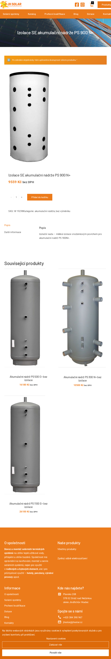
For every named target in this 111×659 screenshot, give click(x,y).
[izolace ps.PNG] (55, 117)
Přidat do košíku (39, 197)
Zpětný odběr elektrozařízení (72, 558)
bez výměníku (63, 211)
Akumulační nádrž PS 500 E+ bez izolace (28, 378)
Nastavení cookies (56, 638)
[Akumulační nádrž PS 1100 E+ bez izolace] (24, 397)
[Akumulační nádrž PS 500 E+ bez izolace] (24, 270)
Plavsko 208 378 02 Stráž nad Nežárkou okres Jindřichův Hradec (77, 598)
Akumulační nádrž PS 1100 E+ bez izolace (28, 505)
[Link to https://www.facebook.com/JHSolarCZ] (77, 4)
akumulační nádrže (45, 211)
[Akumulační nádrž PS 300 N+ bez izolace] (82, 270)
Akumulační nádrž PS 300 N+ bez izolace (82, 378)
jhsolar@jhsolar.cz (72, 622)
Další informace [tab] (12, 232)
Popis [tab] (7, 225)
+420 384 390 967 (72, 617)
